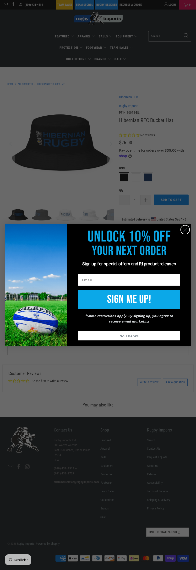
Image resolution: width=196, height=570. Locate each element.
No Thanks (129, 336)
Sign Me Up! (129, 299)
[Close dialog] (185, 230)
